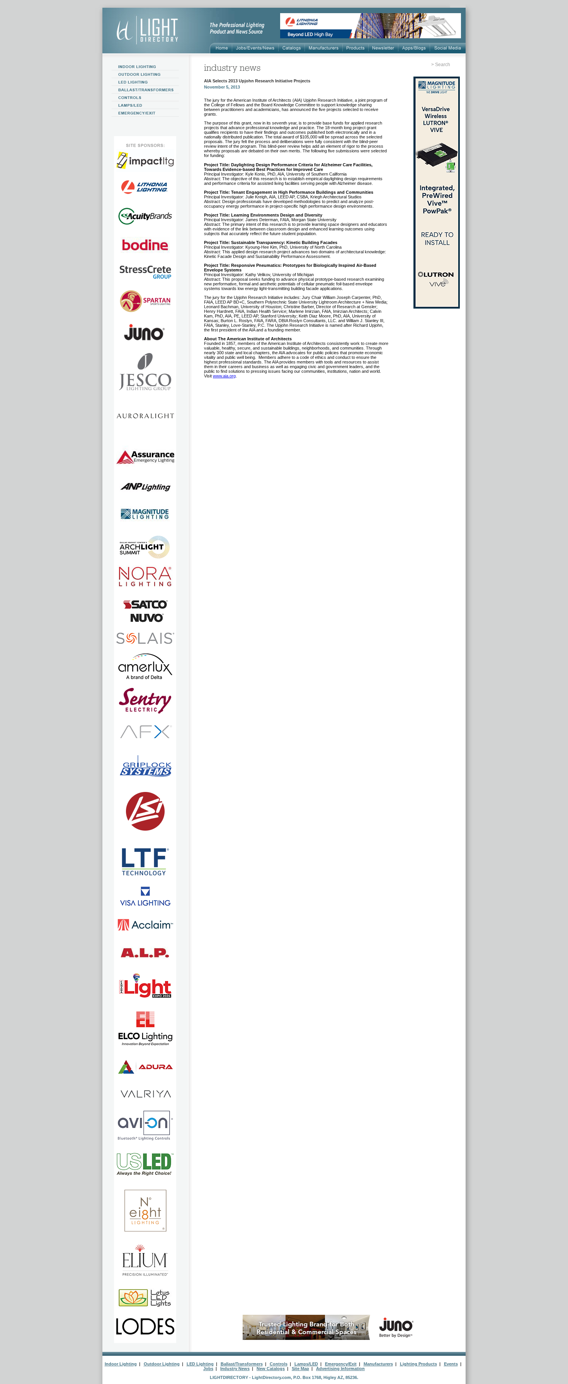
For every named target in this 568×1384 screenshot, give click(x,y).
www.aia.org (224, 376)
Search (442, 64)
